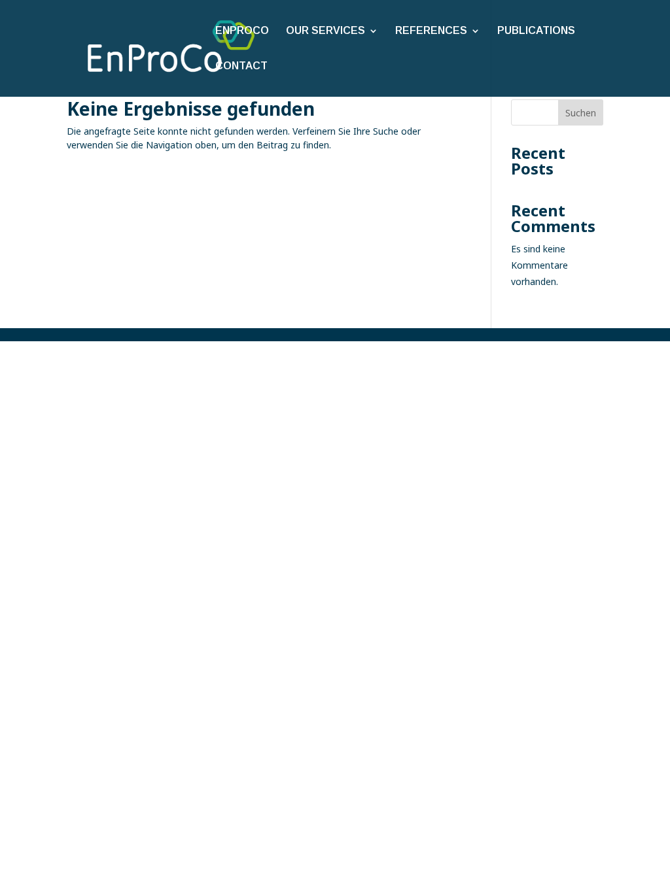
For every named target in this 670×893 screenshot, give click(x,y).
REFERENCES (431, 31)
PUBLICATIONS (536, 31)
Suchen (580, 113)
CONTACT (241, 66)
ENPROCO (242, 31)
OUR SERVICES (325, 31)
